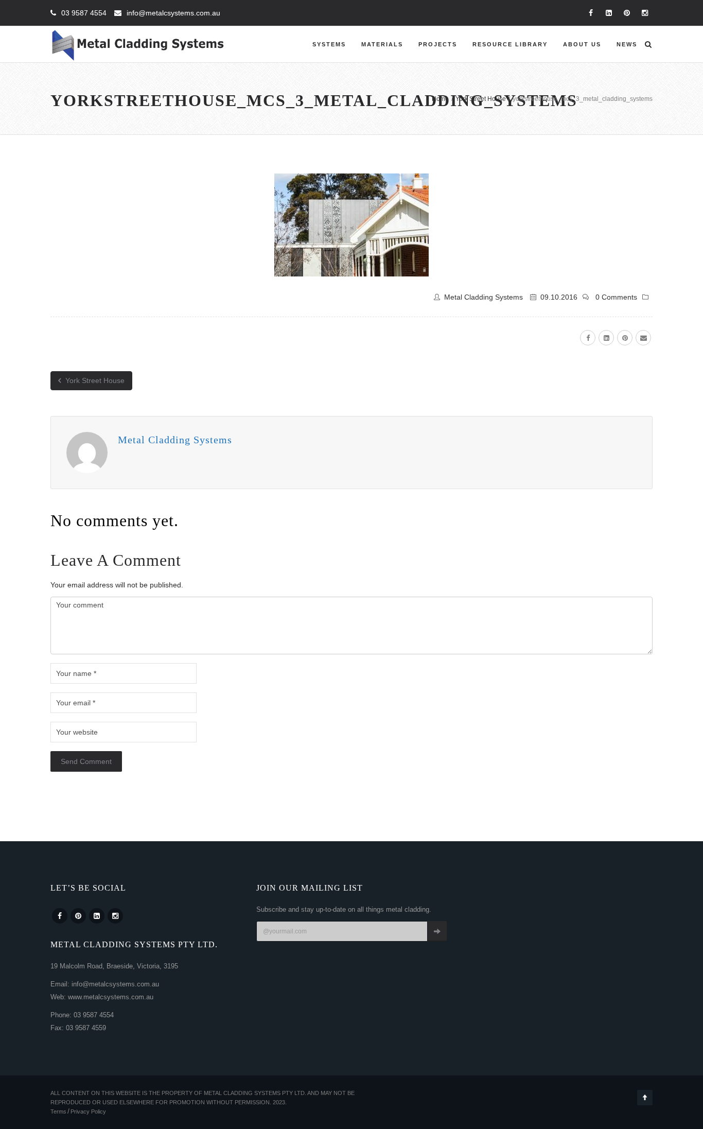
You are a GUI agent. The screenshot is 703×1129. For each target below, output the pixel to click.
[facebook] (587, 337)
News (627, 44)
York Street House (94, 380)
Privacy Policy (88, 1111)
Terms (58, 1111)
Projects (437, 44)
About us (582, 44)
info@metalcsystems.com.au (173, 13)
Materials (382, 44)
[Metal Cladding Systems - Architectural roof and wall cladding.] (138, 44)
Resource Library (510, 44)
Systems (329, 44)
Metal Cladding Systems (483, 297)
